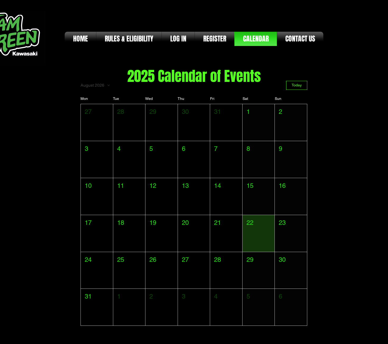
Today (297, 85)
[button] (97, 122)
